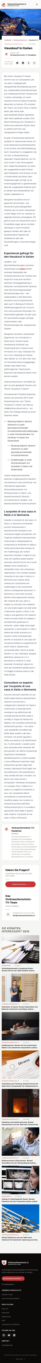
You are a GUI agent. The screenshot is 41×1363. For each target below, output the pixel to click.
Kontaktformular (7, 1345)
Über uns (5, 1309)
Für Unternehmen (8, 1284)
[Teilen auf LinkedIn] (23, 63)
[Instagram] (4, 1335)
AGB (3, 1320)
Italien (22, 269)
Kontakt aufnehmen (19, 884)
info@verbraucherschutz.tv (24, 916)
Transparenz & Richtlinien (10, 1324)
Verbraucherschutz (20, 40)
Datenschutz (6, 1317)
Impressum (5, 1313)
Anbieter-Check (7, 1295)
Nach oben (19, 1359)
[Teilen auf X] (28, 63)
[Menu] (36, 4)
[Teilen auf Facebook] (17, 63)
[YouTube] (9, 1335)
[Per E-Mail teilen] (34, 63)
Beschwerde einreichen (12, 1279)
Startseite (7, 40)
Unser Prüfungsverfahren (10, 1299)
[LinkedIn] (14, 1335)
